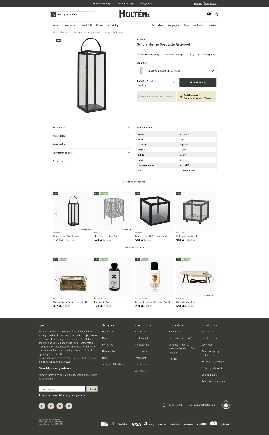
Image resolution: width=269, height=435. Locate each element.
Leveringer (207, 344)
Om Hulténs (141, 331)
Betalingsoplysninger (213, 361)
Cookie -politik (209, 374)
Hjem (55, 32)
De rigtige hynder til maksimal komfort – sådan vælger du (182, 348)
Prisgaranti (140, 357)
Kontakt (198, 3)
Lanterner (87, 32)
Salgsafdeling (142, 344)
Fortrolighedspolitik (212, 368)
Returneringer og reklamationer (210, 353)
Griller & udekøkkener (113, 364)
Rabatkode (141, 364)
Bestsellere (174, 331)
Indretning (107, 344)
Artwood (141, 39)
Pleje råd (173, 358)
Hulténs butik (142, 338)
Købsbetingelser (210, 338)
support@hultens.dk (59, 361)
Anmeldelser (142, 370)
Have (62, 32)
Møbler (106, 338)
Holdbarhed (141, 351)
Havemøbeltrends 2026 (181, 338)
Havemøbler (108, 351)
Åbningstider (210, 3)
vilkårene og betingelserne (71, 395)
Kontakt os (207, 331)
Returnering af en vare (213, 381)
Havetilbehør (74, 32)
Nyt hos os (107, 331)
